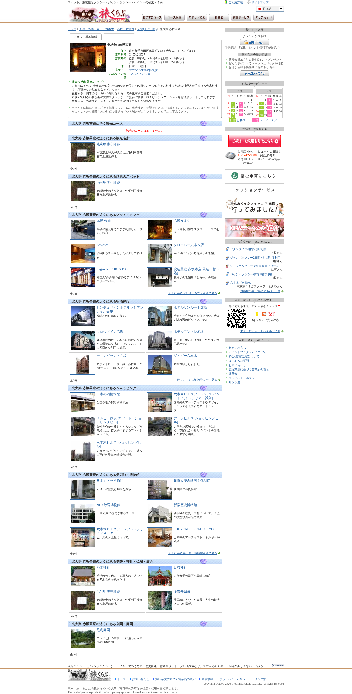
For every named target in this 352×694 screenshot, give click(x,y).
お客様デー (244, 120)
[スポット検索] (197, 17)
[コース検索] (174, 17)
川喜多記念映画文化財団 (192, 481)
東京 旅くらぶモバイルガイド (260, 331)
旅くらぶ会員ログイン (254, 42)
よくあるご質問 (239, 360)
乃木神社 (103, 567)
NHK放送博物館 (108, 505)
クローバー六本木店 (189, 245)
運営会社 (234, 373)
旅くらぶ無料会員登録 (254, 73)
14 (261, 107)
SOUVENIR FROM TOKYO (194, 529)
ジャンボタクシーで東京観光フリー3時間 (256, 266)
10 (233, 107)
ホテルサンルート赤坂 (190, 307)
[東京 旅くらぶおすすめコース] (152, 17)
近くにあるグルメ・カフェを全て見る (192, 293)
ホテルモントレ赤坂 (189, 331)
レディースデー (270, 120)
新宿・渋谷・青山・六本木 (96, 29)
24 (233, 114)
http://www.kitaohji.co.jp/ (143, 70)
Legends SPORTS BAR (113, 269)
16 (269, 107)
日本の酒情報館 (108, 394)
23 (269, 111)
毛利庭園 (103, 630)
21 (261, 111)
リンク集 (234, 382)
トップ (72, 29)
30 (269, 115)
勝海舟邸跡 (182, 591)
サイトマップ (260, 2)
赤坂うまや (182, 221)
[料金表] (219, 17)
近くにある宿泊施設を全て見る (197, 380)
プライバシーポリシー (243, 378)
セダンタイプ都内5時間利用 (248, 249)
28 (261, 115)
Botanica (102, 245)
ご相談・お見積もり (254, 141)
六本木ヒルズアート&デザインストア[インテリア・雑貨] (197, 396)
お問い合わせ (237, 365)
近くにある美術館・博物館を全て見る (192, 553)
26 (241, 114)
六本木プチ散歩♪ (241, 282)
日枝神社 (180, 567)
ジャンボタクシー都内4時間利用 (251, 274)
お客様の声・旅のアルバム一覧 (260, 291)
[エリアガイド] (263, 17)
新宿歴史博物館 (185, 505)
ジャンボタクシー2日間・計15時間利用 (255, 257)
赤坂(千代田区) (147, 29)
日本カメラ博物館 (110, 481)
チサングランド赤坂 (112, 356)
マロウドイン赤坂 (110, 331)
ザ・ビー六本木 (185, 356)
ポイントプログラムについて (247, 352)
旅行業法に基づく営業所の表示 (249, 369)
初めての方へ (237, 348)
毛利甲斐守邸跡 (108, 144)
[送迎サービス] (241, 17)
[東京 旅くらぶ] (99, 15)
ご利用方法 (235, 2)
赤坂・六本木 (125, 29)
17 (233, 110)
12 (241, 107)
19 (241, 110)
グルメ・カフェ (141, 73)
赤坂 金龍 (104, 221)
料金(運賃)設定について (244, 356)
